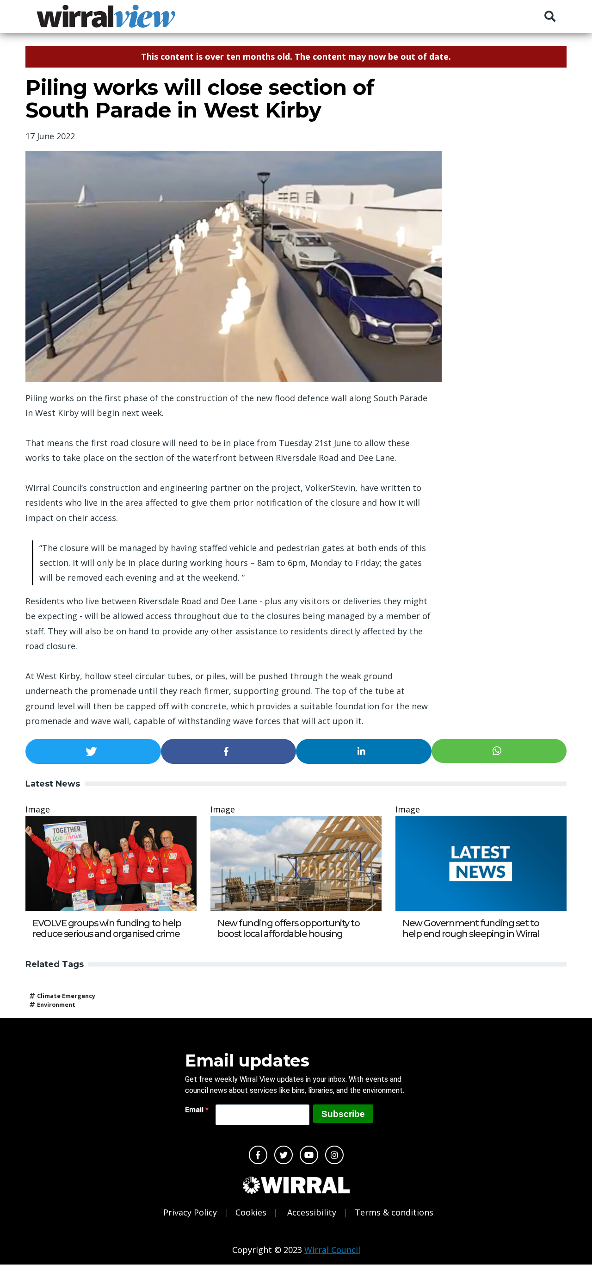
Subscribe (343, 1114)
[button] (93, 751)
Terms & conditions (394, 1212)
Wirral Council (332, 1249)
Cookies (250, 1212)
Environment (56, 1005)
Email (195, 1109)
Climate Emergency (66, 996)
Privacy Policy (190, 1212)
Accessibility (311, 1212)
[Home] (106, 16)
